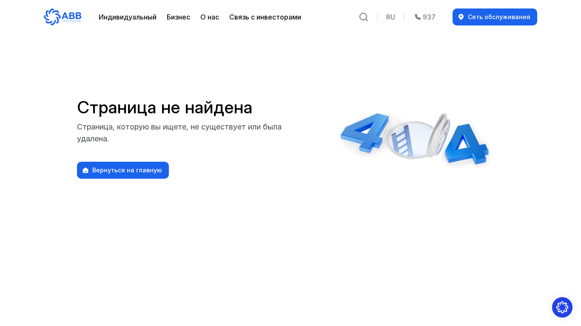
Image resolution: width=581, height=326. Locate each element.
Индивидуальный (128, 17)
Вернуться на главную (127, 170)
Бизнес (178, 17)
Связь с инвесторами (265, 17)
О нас (209, 17)
